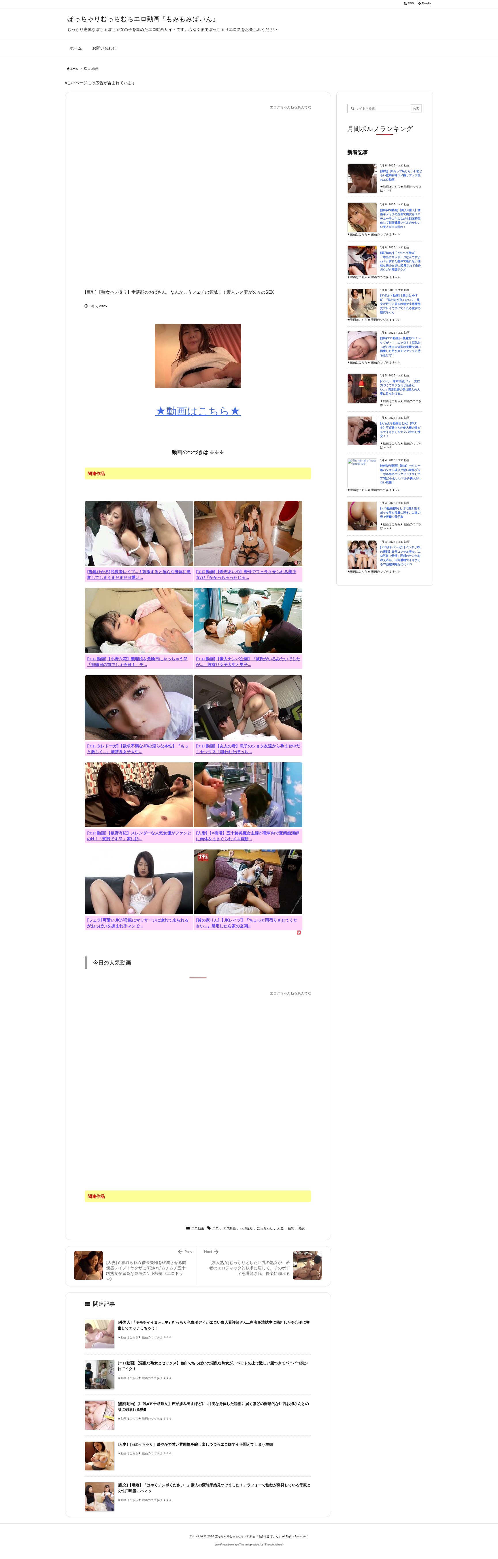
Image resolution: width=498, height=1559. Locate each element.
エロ (215, 1228)
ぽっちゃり (265, 1228)
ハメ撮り (246, 1228)
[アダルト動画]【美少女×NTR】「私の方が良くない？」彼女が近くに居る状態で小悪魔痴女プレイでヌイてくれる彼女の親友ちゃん (400, 304)
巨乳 (291, 1228)
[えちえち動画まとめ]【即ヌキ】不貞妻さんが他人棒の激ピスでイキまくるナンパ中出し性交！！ (400, 429)
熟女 (302, 1228)
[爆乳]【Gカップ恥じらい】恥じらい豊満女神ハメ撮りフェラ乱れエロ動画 (401, 175)
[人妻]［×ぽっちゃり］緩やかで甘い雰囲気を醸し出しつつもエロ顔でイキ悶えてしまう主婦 (195, 1444)
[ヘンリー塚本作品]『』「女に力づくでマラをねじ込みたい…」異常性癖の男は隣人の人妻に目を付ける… (400, 387)
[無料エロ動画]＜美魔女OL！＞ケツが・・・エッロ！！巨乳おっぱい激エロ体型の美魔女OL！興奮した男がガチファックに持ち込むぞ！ (401, 346)
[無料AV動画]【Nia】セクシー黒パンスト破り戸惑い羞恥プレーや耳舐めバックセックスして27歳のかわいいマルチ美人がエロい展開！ (400, 474)
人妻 (280, 1228)
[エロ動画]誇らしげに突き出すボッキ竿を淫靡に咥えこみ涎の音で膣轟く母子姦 (400, 512)
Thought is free (273, 1544)
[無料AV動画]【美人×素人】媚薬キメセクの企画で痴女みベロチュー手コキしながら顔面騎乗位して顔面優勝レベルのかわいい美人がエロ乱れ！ (400, 218)
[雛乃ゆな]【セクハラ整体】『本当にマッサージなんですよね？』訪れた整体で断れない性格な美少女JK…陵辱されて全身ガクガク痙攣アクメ (400, 261)
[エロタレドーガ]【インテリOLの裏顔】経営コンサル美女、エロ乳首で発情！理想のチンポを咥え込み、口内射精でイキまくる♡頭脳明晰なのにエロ (400, 555)
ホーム (74, 68)
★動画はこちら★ (198, 411)
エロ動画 (93, 68)
